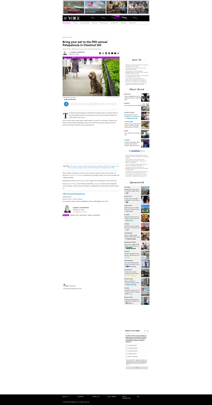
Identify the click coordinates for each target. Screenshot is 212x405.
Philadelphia (96, 215)
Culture (113, 17)
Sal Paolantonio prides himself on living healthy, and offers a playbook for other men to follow (137, 156)
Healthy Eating (130, 112)
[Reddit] (109, 53)
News (92, 17)
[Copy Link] (118, 53)
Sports (135, 17)
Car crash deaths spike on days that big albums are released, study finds (136, 164)
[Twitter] (103, 53)
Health (103, 17)
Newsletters (132, 23)
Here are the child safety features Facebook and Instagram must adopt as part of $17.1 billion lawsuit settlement (135, 80)
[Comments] (112, 53)
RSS (138, 396)
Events (124, 17)
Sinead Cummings (78, 52)
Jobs (127, 131)
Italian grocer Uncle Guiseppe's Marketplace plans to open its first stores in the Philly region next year (136, 72)
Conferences (129, 260)
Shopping (123, 23)
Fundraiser (129, 233)
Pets (73, 57)
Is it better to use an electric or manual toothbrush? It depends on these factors (136, 175)
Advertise (80, 396)
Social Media (129, 121)
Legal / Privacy (111, 396)
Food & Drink (114, 23)
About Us (65, 396)
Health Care (129, 297)
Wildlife (128, 94)
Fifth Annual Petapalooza (74, 193)
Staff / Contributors (126, 397)
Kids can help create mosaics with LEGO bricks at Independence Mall (91, 168)
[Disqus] (91, 261)
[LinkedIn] (106, 53)
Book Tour (129, 196)
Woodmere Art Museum (76, 175)
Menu (65, 18)
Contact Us (95, 396)
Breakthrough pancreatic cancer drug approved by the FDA (135, 68)
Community (129, 269)
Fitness (75, 23)
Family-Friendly (84, 23)
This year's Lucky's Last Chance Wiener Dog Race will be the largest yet (94, 166)
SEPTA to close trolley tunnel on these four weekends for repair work (136, 65)
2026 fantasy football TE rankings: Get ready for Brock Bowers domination (135, 83)
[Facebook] (100, 53)
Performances (104, 23)
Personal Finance (131, 242)
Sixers (127, 140)
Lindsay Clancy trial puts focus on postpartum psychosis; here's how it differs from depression (136, 168)
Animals (90, 215)
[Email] (115, 53)
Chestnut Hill (83, 215)
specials (95, 184)
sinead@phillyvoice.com (80, 212)
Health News (129, 279)
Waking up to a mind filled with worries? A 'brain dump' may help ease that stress (136, 172)
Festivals (94, 23)
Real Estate (129, 205)
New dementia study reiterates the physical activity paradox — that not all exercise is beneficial (135, 161)
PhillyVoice (74, 18)
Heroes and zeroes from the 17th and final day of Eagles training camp (136, 76)
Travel (127, 214)
